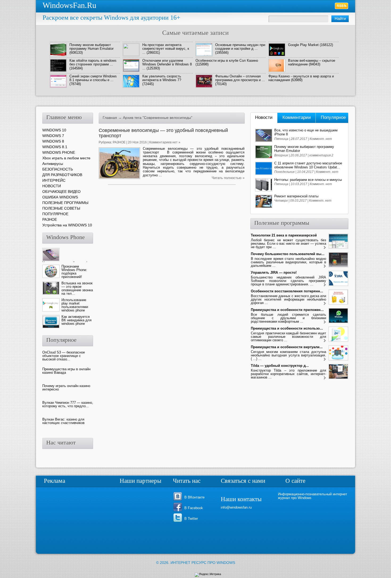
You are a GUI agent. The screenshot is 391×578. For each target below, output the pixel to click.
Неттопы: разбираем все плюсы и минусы (308, 180)
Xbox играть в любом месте (66, 158)
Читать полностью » (228, 178)
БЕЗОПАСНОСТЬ (57, 169)
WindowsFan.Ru (69, 5)
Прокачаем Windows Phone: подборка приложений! (74, 271)
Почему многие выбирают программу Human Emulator (91, 47)
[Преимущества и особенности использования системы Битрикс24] (324, 341)
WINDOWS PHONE (58, 152)
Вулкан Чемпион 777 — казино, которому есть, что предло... (67, 404)
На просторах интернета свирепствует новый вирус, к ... (165, 49)
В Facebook (193, 508)
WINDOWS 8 (53, 141)
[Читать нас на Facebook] (178, 511)
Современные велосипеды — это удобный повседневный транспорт (163, 133)
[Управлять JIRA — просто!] (324, 285)
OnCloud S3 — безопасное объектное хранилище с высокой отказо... (63, 355)
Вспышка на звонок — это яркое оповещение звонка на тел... (77, 288)
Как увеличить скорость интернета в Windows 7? (161, 78)
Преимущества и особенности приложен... (287, 310)
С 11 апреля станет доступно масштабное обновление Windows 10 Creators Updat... (308, 165)
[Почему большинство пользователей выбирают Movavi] (324, 266)
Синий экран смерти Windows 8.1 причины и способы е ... (93, 78)
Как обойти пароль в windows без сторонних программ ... (93, 62)
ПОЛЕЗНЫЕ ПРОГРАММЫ (65, 203)
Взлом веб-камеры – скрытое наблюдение (311, 62)
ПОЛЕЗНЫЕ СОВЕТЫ (61, 208)
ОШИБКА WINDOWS (60, 197)
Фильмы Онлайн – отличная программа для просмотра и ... (240, 78)
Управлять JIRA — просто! (274, 273)
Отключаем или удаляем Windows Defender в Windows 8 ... (167, 64)
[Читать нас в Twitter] (178, 521)
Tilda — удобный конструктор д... (280, 366)
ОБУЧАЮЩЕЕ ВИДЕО (61, 191)
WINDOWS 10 (54, 130)
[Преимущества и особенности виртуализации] (324, 359)
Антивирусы (52, 163)
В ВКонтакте (194, 497)
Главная (110, 117)
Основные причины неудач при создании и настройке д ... (240, 47)
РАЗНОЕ (119, 142)
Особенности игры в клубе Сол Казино (227, 61)
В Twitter (191, 519)
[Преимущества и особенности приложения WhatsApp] (324, 322)
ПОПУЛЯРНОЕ (55, 214)
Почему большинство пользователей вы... (288, 254)
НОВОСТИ (51, 186)
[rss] (341, 6)
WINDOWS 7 (53, 136)
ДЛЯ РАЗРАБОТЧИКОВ (62, 175)
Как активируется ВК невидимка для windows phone (76, 320)
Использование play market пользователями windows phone (74, 305)
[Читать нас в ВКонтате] (178, 500)
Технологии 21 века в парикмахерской (284, 235)
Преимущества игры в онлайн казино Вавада (66, 371)
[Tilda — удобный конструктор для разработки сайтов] (324, 378)
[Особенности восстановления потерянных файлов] (324, 303)
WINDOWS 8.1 (54, 147)
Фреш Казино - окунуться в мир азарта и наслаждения (301, 78)
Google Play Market (303, 45)
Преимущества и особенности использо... (287, 328)
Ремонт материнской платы (296, 196)
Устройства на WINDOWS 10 (67, 225)
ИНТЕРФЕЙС (53, 180)
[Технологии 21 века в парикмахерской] (324, 248)
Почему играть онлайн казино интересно (66, 387)
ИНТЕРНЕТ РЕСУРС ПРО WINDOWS (202, 562)
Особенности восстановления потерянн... (287, 291)
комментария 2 (321, 155)
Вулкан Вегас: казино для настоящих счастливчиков (63, 421)
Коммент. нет (321, 139)
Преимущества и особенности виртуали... (287, 347)
